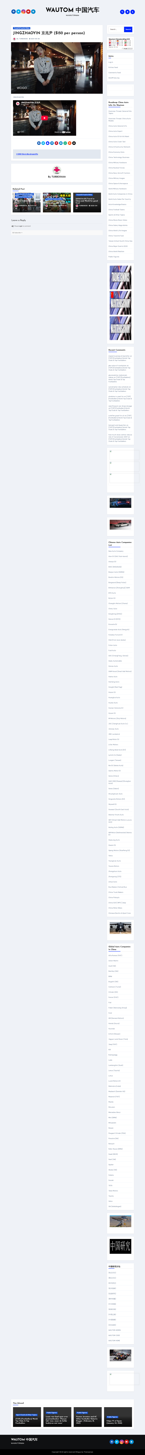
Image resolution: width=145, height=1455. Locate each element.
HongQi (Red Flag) (115, 687)
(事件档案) (112, 1299)
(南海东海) (112, 1309)
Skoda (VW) (113, 1170)
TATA (110, 1185)
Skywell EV (113, 804)
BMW (110, 976)
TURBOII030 (23, 39)
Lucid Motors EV (115, 1081)
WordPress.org (114, 78)
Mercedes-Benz (115, 1112)
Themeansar (88, 1452)
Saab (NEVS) (113, 1154)
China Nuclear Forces (117, 168)
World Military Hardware (118, 189)
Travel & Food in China (21, 28)
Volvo (111, 1201)
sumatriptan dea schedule (119, 387)
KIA (110, 1050)
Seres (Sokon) (114, 789)
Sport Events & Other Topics (26, 1415)
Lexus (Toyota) (114, 1070)
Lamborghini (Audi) (116, 1065)
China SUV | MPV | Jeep (117, 903)
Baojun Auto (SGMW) (116, 572)
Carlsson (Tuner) (115, 987)
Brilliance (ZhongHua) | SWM (119, 588)
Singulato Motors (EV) (117, 799)
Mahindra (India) (115, 1086)
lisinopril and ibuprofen (117, 425)
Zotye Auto (113, 882)
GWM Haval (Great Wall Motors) (120, 671)
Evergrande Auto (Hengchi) (119, 630)
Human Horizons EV (116, 708)
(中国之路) (112, 1314)
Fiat (110, 1003)
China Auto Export (115, 131)
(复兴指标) (112, 1288)
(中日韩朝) (112, 1304)
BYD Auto (112, 593)
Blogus (78, 1452)
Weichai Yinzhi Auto (116, 815)
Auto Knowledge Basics (117, 204)
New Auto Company (116, 551)
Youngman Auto (115, 861)
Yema (111, 856)
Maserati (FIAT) (114, 1097)
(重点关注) (112, 1278)
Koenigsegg (113, 1055)
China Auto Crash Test (117, 142)
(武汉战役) (112, 1325)
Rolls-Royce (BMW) (116, 1149)
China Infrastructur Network (119, 147)
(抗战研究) (112, 1294)
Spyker (111, 1165)
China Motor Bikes (115, 908)
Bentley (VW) (113, 971)
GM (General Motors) (116, 1018)
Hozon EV (112, 692)
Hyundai (112, 1029)
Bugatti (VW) (113, 982)
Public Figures (114, 257)
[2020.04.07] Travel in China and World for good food (87, 201)
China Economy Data (116, 152)
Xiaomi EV (112, 845)
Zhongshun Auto (115, 871)
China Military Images (117, 178)
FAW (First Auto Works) (117, 640)
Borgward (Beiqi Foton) (117, 582)
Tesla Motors (113, 1191)
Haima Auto (113, 677)
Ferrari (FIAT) (113, 997)
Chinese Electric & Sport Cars (120, 913)
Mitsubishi (112, 1123)
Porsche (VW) (113, 1138)
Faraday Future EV (116, 635)
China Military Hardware (118, 163)
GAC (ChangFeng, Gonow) (118, 656)
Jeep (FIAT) (113, 1044)
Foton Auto (113, 645)
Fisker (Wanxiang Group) (118, 1008)
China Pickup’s (114, 897)
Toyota (111, 1196)
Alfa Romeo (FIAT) (115, 955)
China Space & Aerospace (118, 183)
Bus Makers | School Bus (118, 887)
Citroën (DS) (113, 992)
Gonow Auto (113, 666)
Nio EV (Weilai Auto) (116, 765)
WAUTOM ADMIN (115, 1330)
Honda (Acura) (114, 1023)
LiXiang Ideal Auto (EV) (117, 750)
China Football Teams (117, 210)
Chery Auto (113, 609)
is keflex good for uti (116, 416)
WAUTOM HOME (114, 1341)
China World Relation (116, 251)
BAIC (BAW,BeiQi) (115, 567)
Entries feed (113, 67)
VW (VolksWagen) (115, 1206)
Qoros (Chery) (114, 776)
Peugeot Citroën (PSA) (117, 1133)
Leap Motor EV (114, 739)
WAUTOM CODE (114, 1335)
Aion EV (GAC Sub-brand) (118, 556)
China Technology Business (119, 157)
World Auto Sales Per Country (120, 199)
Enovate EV (113, 624)
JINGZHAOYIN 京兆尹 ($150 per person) (49, 33)
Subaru (111, 1175)
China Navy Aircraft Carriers (119, 173)
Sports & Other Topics (117, 215)
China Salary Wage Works (118, 225)
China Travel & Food (116, 236)
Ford (110, 1013)
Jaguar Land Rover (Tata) (118, 1039)
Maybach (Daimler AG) (117, 1091)
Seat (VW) (112, 1159)
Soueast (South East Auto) (119, 809)
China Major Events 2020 (118, 246)
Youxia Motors (114, 866)
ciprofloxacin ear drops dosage (120, 406)
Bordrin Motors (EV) (116, 577)
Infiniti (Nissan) (114, 1034)
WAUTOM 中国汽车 (72, 10)
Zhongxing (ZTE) (115, 877)
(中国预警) (112, 1320)
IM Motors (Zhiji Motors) (117, 718)
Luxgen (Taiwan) (115, 760)
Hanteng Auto (114, 682)
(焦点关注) (112, 1273)
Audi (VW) (112, 966)
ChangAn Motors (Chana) (118, 603)
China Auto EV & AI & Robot (119, 136)
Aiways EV (112, 562)
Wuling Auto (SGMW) (116, 827)
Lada (110, 1060)
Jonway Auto (114, 729)
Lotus (111, 1076)
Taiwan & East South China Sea (120, 241)
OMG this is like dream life (28, 154)
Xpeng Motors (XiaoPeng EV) (119, 850)
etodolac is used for (116, 396)
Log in (111, 62)
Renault (111, 1144)
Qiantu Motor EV (115, 771)
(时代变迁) (112, 1283)
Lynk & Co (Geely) (115, 755)
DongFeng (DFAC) (115, 614)
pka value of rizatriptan (117, 366)
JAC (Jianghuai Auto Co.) (118, 724)
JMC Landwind (114, 734)
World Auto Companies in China (120, 194)
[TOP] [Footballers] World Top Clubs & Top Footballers (119, 379)
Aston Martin (113, 961)
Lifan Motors (113, 745)
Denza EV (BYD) (114, 619)
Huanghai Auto (114, 697)
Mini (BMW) (113, 1118)
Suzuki (111, 1180)
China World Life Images (24, 194)
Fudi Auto (112, 650)
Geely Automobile (115, 661)
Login (20, 226)
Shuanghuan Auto (116, 794)
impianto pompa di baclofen (119, 356)
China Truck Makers (116, 892)
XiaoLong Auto (114, 840)
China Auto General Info (118, 126)
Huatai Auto (113, 703)
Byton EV (112, 598)
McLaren (112, 1107)
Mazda (111, 1102)
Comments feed (115, 73)
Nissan (111, 1128)
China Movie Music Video (118, 220)
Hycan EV (112, 713)
